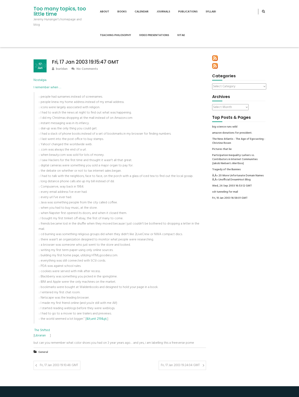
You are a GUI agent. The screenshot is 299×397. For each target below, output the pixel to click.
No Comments (87, 69)
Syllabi (211, 11)
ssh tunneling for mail (225, 192)
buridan (61, 69)
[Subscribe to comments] (215, 66)
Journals (163, 11)
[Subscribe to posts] (215, 58)
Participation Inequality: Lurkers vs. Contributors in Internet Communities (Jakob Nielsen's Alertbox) (235, 159)
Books (122, 11)
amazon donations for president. (232, 133)
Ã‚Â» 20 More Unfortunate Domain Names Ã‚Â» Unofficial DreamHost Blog (238, 178)
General (43, 352)
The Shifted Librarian (42, 333)
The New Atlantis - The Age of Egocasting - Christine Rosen (238, 141)
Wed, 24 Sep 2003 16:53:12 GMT (232, 186)
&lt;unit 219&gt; (96, 319)
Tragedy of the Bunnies (226, 170)
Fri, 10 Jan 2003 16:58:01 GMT (230, 198)
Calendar (141, 11)
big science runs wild (224, 127)
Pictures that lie (222, 149)
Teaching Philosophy (115, 35)
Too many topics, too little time (60, 11)
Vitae (181, 35)
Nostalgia (40, 80)
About (104, 11)
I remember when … (47, 87)
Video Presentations (154, 35)
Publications (188, 11)
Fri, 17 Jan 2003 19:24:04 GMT (180, 365)
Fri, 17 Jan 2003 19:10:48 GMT (59, 365)
